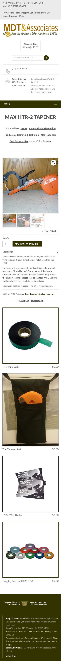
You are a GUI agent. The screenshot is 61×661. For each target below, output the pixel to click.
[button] (53, 163)
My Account (8, 13)
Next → (55, 230)
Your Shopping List (24, 13)
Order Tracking (10, 16)
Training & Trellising (28, 134)
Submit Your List (42, 13)
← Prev (45, 230)
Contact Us (11, 656)
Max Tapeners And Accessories (39, 294)
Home (24, 128)
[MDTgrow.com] (25, 601)
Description (7, 252)
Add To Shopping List (27, 243)
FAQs (21, 16)
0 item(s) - (30, 46)
